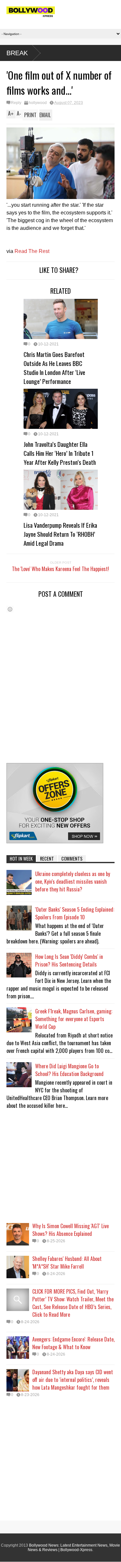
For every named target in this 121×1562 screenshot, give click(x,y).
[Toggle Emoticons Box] (10, 609)
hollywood (38, 102)
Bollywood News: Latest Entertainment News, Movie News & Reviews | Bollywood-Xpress (74, 1547)
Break (17, 52)
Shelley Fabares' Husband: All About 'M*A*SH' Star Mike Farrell (67, 1262)
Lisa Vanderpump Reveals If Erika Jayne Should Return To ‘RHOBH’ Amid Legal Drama (60, 533)
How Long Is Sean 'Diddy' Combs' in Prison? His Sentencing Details (69, 960)
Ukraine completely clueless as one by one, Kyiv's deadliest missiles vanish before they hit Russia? (72, 881)
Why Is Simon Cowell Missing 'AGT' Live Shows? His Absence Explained (70, 1229)
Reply (16, 102)
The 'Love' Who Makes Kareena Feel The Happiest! (60, 569)
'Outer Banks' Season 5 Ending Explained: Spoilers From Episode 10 (74, 913)
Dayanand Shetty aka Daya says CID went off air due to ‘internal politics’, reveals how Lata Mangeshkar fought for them (72, 1379)
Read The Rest (32, 251)
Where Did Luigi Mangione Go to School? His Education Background (69, 1070)
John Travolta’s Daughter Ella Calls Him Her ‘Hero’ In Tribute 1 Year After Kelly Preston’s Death (60, 452)
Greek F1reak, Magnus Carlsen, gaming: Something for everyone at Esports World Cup (73, 1018)
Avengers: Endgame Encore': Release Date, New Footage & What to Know (73, 1343)
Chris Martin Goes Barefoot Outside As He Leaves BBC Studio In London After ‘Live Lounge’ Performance (54, 368)
